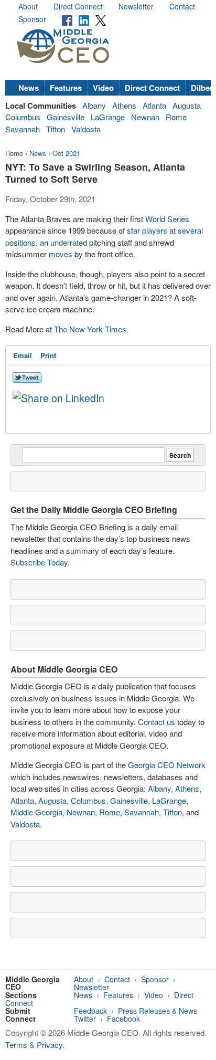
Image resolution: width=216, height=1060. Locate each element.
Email (22, 355)
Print (48, 355)
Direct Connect (78, 6)
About (28, 6)
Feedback (90, 1010)
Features (66, 87)
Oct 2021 (66, 153)
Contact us (156, 721)
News (28, 87)
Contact (182, 6)
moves (60, 253)
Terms (16, 1044)
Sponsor (32, 19)
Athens (124, 105)
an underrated (63, 242)
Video (103, 87)
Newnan (145, 116)
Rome (176, 116)
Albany (94, 105)
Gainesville (65, 116)
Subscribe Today (39, 562)
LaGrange (108, 116)
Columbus (22, 116)
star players (147, 230)
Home (14, 153)
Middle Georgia (36, 811)
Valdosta (86, 128)
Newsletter (136, 6)
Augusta (186, 105)
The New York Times (90, 328)
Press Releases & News (157, 1010)
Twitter (85, 1018)
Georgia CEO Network (167, 764)
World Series (167, 218)
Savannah (22, 128)
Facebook (123, 1018)
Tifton (55, 128)
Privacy (49, 1044)
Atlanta (154, 105)
